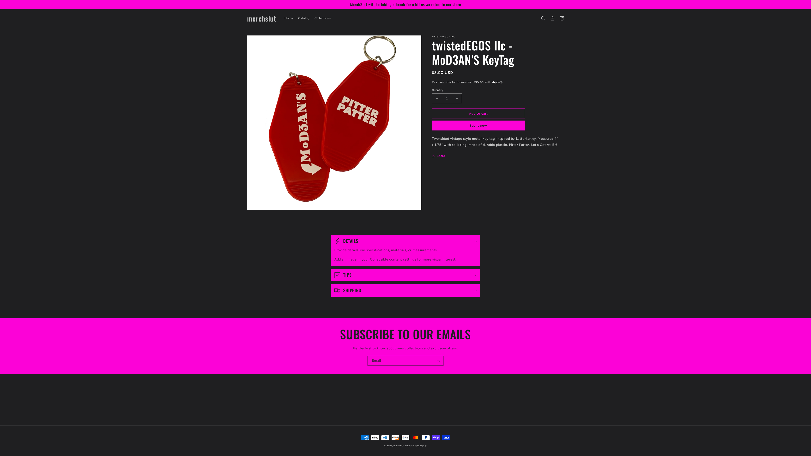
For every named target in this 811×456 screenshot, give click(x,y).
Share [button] (441, 156)
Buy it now (478, 126)
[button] (543, 18)
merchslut (398, 445)
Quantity (437, 90)
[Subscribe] (438, 361)
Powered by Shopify (416, 445)
